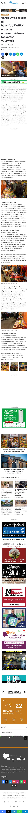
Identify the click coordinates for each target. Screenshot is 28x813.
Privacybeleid (22, 795)
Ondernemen (5, 14)
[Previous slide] (2, 692)
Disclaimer (12, 798)
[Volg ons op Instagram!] (25, 738)
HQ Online (22, 793)
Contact (24, 798)
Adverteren (9, 795)
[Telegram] (21, 54)
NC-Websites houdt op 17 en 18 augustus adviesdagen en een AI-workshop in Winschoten (21, 492)
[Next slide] (25, 692)
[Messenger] (14, 54)
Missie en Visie (5, 798)
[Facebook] (2, 54)
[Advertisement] (14, 144)
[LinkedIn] (10, 54)
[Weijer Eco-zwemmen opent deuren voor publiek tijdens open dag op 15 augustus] (7, 503)
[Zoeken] (2, 3)
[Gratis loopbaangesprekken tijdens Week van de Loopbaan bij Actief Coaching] (7, 484)
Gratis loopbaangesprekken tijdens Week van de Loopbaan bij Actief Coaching (7, 492)
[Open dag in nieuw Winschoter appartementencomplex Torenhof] (21, 503)
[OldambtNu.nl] (13, 2)
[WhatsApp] (17, 54)
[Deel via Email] (2, 57)
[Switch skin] (4, 3)
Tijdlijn (4, 795)
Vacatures (18, 798)
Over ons (15, 795)
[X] (6, 54)
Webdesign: (17, 793)
